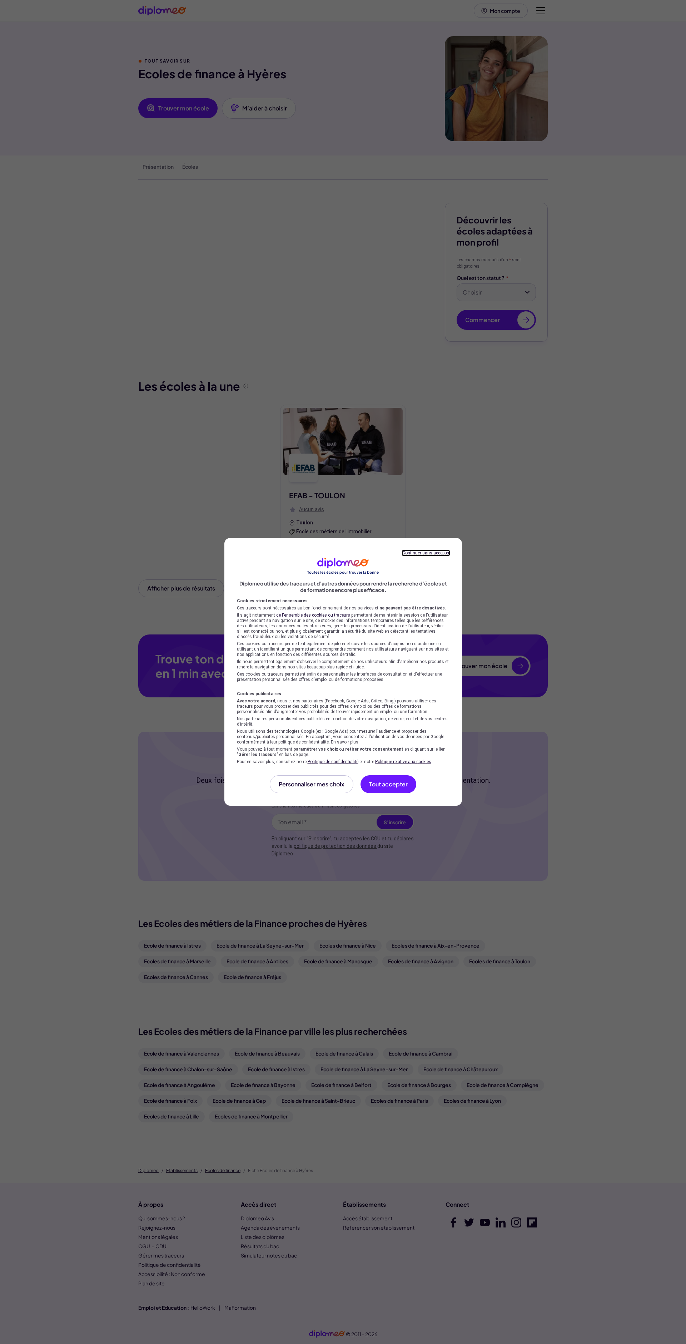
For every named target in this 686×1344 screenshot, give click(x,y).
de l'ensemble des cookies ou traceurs (313, 615)
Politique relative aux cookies (403, 761)
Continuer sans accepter (425, 552)
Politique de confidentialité (333, 761)
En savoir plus (344, 742)
